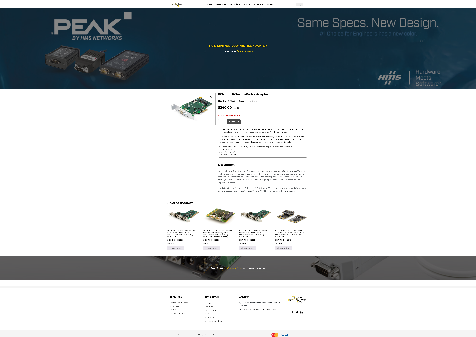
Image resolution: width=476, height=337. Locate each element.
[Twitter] (297, 312)
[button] (211, 97)
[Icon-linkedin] (301, 312)
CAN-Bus (174, 310)
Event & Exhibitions (213, 310)
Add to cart (234, 122)
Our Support (210, 314)
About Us (209, 307)
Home (208, 4)
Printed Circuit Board (179, 303)
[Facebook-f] (292, 312)
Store (270, 4)
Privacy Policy (210, 317)
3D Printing (175, 306)
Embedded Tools (177, 313)
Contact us (209, 303)
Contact (258, 4)
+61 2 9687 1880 (249, 309)
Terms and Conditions (214, 321)
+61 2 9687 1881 (269, 309)
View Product (175, 248)
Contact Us (259, 132)
